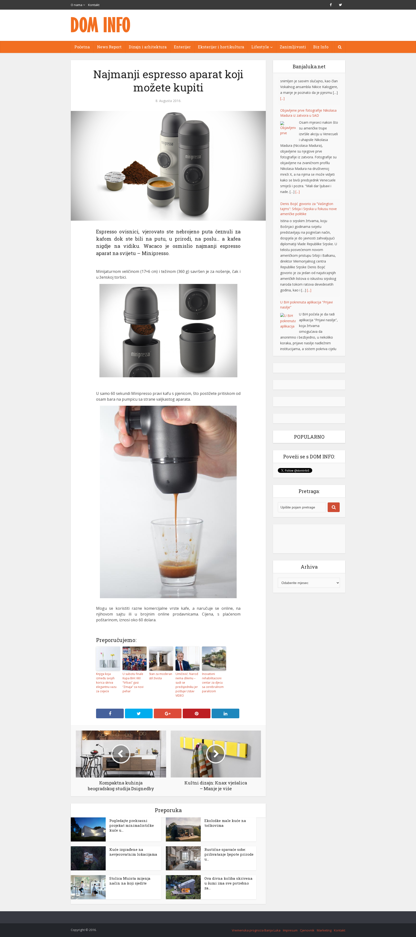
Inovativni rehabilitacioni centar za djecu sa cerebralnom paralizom (213, 682)
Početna (82, 46)
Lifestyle (260, 46)
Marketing (324, 930)
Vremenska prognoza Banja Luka (256, 930)
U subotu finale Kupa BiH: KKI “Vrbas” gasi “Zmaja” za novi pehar (133, 682)
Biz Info (320, 46)
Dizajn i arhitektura (148, 46)
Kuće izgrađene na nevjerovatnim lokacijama (133, 852)
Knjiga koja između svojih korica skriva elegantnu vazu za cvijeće (106, 682)
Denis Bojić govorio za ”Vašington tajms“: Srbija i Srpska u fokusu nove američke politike (308, 180)
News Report (109, 46)
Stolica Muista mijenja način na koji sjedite (129, 881)
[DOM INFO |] (101, 24)
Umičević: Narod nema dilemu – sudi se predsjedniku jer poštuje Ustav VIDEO (187, 685)
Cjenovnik (307, 930)
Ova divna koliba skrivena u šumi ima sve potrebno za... (228, 883)
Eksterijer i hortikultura (221, 46)
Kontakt (93, 5)
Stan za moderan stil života (160, 676)
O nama (76, 5)
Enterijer (182, 46)
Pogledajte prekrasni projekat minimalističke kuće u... (131, 825)
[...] (297, 163)
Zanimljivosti (293, 46)
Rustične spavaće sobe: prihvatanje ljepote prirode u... (229, 854)
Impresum (290, 930)
